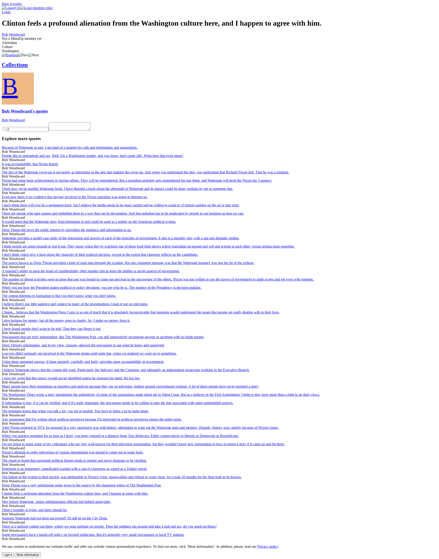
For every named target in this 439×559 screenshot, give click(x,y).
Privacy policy (267, 546)
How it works (12, 4)
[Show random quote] (10, 55)
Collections (15, 65)
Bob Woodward (13, 34)
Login (6, 12)
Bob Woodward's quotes (25, 111)
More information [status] (28, 554)
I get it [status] (8, 554)
